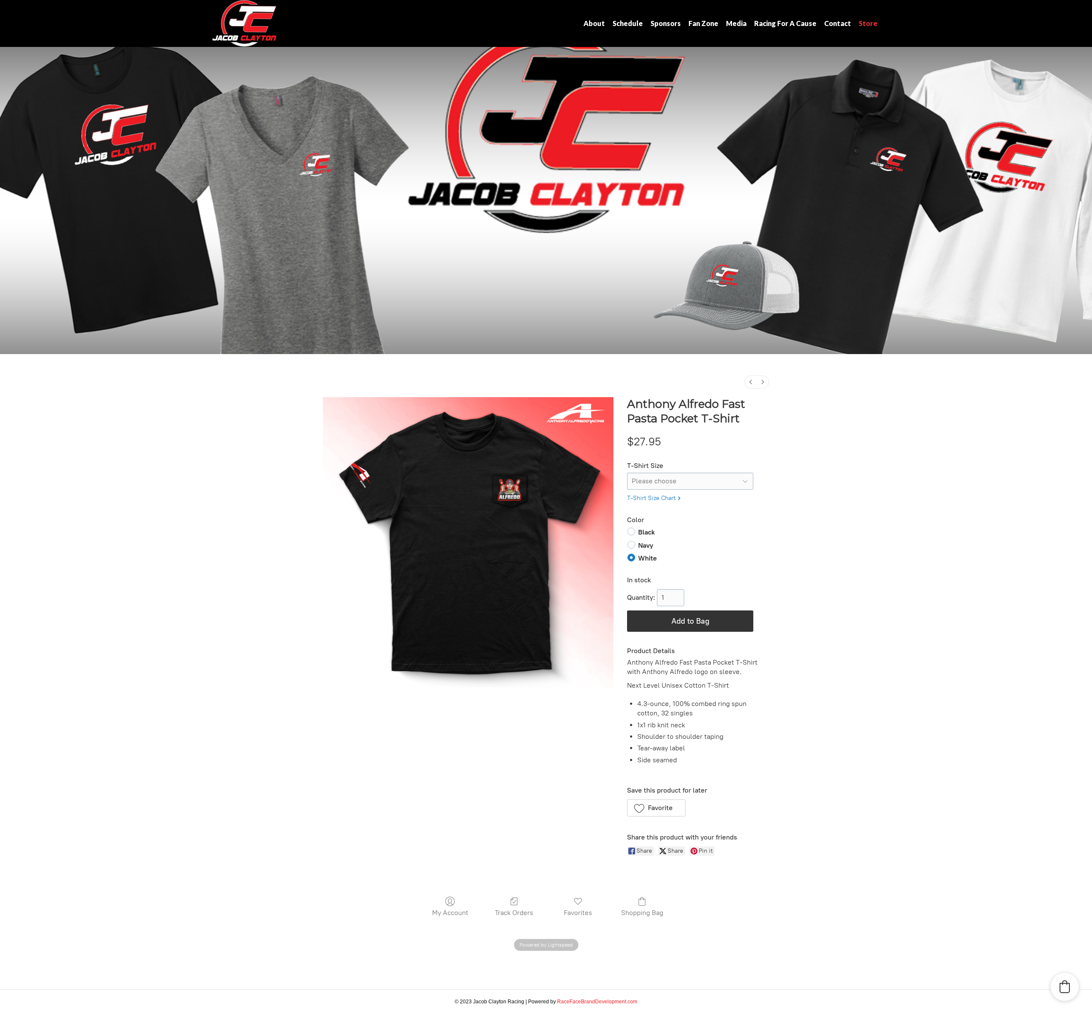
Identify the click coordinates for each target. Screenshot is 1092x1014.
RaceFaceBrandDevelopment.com (597, 1002)
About (594, 23)
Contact (837, 23)
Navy (645, 545)
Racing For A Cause (785, 23)
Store (868, 23)
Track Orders (514, 913)
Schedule (628, 23)
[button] (656, 807)
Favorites (578, 913)
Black (646, 532)
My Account (450, 913)
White (647, 558)
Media (736, 23)
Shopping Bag (642, 913)
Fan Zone (703, 23)
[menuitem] (751, 382)
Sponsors (666, 23)
